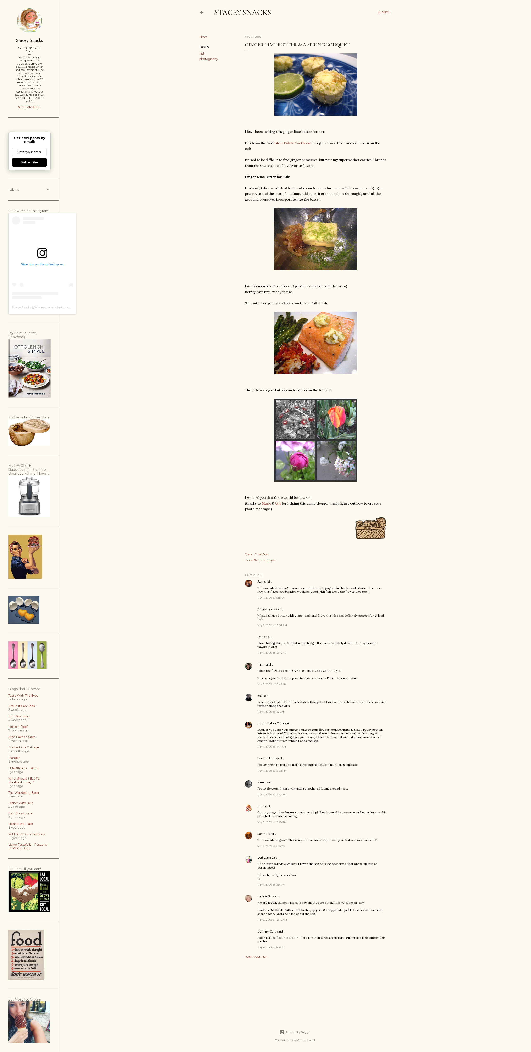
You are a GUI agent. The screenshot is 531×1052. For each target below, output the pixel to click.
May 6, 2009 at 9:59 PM (271, 947)
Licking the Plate (20, 824)
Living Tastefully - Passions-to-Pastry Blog (28, 846)
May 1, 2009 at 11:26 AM (271, 711)
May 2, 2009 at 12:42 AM (272, 919)
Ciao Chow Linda (20, 813)
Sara (260, 582)
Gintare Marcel (306, 1040)
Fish (202, 53)
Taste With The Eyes (23, 695)
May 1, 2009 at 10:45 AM (271, 684)
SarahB (262, 834)
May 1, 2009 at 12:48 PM (271, 822)
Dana (261, 637)
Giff (278, 503)
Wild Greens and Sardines (26, 834)
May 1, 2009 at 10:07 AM (272, 625)
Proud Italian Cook (270, 723)
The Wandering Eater (23, 793)
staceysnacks (45, 307)
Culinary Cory (266, 931)
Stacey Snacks (242, 12)
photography (208, 59)
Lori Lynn (264, 857)
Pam (260, 664)
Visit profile (29, 107)
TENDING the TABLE (23, 768)
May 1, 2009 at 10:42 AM (272, 652)
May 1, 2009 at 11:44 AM (271, 746)
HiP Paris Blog (18, 716)
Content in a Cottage (23, 747)
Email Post (261, 554)
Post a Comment (257, 956)
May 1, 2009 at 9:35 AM (271, 597)
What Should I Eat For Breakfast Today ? (24, 780)
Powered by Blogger (298, 1032)
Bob (260, 806)
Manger (14, 758)
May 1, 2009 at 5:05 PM (271, 845)
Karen (261, 782)
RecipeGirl (264, 896)
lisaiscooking (266, 758)
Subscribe (29, 162)
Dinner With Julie (20, 803)
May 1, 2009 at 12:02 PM (271, 770)
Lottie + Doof (18, 727)
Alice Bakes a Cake (21, 737)
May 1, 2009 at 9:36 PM (271, 884)
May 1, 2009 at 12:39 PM (271, 794)
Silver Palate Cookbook (292, 143)
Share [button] (203, 37)
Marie (266, 503)
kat (259, 696)
